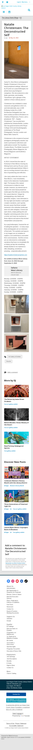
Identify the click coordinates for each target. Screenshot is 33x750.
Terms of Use (10, 723)
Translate (27, 716)
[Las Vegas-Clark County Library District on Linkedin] (21, 581)
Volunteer (9, 618)
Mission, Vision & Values (14, 594)
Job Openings (11, 656)
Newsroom (10, 607)
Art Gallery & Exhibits (14, 357)
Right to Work (11, 665)
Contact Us (10, 609)
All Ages (6, 486)
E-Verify (9, 663)
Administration (11, 588)
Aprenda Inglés (11, 646)
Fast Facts (10, 604)
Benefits (9, 661)
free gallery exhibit (10, 451)
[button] (2, 2)
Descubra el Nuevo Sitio (14, 651)
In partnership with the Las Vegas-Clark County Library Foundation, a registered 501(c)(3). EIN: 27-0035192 (18, 707)
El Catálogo (10, 626)
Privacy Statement (20, 723)
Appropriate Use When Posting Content (15, 563)
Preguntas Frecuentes (13, 649)
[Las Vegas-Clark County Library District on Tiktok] (26, 581)
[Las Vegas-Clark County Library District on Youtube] (17, 581)
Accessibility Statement (16, 726)
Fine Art (8, 362)
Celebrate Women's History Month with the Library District (15, 482)
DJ (21, 17)
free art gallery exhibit (11, 404)
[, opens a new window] (16, 702)
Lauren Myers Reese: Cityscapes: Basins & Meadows (16, 528)
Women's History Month (17, 486)
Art (11, 509)
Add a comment (12, 372)
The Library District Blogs (10, 17)
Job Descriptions (12, 659)
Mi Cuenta (10, 640)
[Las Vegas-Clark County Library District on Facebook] (8, 581)
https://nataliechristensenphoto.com (15, 255)
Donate (9, 621)
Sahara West (16, 269)
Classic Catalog (11, 673)
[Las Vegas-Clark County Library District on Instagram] (12, 581)
